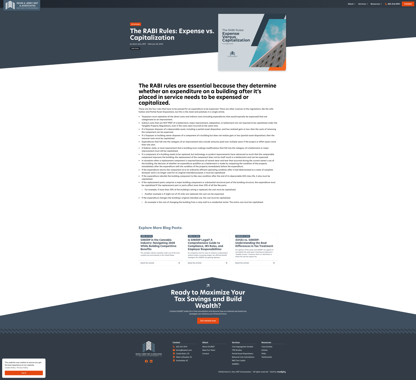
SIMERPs (235, 364)
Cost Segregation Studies (242, 346)
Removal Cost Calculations (243, 357)
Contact (408, 4)
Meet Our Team (208, 350)
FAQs (264, 353)
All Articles (135, 24)
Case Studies (267, 346)
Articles (265, 350)
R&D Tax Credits (238, 360)
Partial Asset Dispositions (242, 353)
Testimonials (267, 357)
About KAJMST (208, 346)
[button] (352, 4)
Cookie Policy (10, 367)
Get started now (208, 320)
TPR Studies (237, 350)
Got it (23, 373)
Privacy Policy (22, 367)
